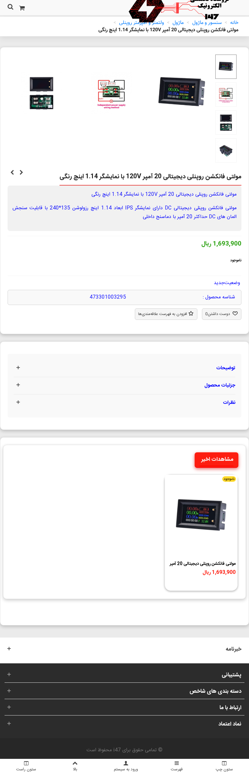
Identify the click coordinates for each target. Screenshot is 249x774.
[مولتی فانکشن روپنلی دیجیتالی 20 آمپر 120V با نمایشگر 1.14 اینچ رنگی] (181, 127)
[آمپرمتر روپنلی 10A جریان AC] (21, 173)
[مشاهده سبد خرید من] (22, 7)
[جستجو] (10, 7)
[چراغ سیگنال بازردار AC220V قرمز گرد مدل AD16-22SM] (12, 173)
